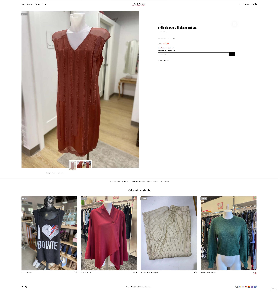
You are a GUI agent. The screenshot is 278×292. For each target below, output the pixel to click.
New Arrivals (156, 181)
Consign (29, 4)
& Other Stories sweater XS (209, 272)
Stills (127, 181)
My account (246, 4)
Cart (254, 4)
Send (232, 54)
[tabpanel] (80, 89)
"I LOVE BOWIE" (27, 272)
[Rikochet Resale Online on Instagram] (26, 287)
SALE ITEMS (165, 181)
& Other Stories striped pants (149, 272)
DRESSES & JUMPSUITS (145, 181)
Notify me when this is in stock (166, 50)
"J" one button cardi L (87, 272)
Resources (45, 4)
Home (23, 4)
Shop (37, 4)
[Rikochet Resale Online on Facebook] (22, 287)
